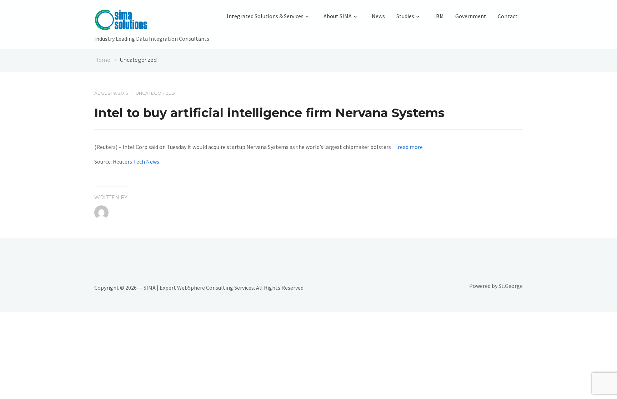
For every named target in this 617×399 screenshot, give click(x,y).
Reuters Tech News (136, 161)
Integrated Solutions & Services (265, 16)
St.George (510, 285)
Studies (405, 16)
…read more (407, 146)
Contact (508, 16)
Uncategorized (155, 93)
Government (470, 16)
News (378, 16)
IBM (439, 16)
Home (102, 60)
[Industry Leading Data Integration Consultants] (151, 21)
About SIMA (337, 16)
